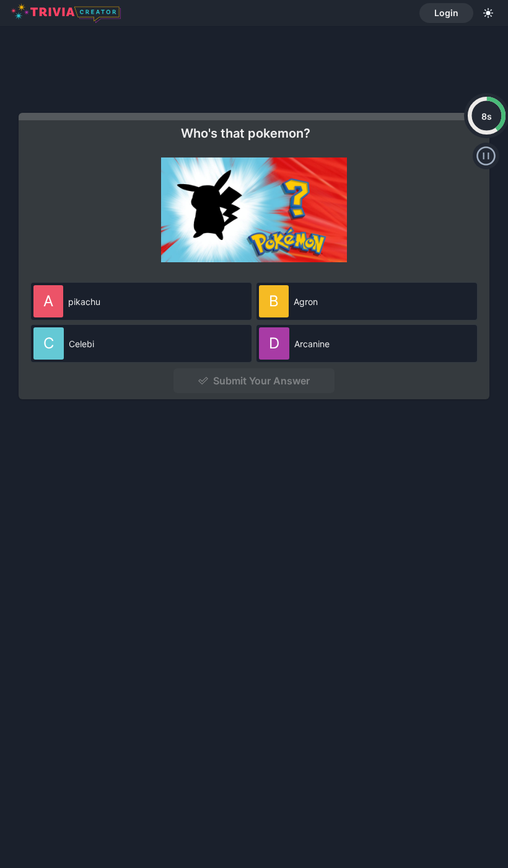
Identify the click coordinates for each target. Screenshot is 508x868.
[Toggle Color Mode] (488, 13)
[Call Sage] (486, 156)
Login (446, 12)
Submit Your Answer (261, 380)
